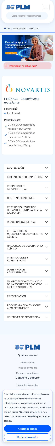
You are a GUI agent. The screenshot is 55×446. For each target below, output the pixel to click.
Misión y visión (27, 362)
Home (7, 28)
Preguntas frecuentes (27, 384)
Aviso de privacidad (27, 367)
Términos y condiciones (27, 372)
